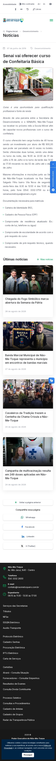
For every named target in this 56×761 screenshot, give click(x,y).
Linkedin (30, 536)
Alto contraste (28, 4)
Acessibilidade (9, 4)
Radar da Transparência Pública (18, 720)
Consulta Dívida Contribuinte (17, 689)
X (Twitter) (30, 546)
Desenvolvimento (31, 31)
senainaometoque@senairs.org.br (19, 194)
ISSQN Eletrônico (11, 622)
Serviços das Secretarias (15, 606)
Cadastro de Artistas (13, 709)
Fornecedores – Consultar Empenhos (21, 678)
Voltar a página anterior (30, 502)
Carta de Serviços (12, 658)
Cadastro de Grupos (13, 714)
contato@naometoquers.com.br (23, 587)
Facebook (29, 527)
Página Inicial (12, 31)
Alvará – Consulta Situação (16, 672)
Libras (38, 9)
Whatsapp (30, 517)
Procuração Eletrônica (14, 647)
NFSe (5, 617)
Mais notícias (46, 259)
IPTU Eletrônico (10, 653)
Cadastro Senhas (11, 642)
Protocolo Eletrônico (13, 636)
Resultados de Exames (14, 683)
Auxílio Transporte (12, 628)
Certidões (8, 667)
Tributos (7, 611)
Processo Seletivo (12, 698)
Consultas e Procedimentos (16, 703)
